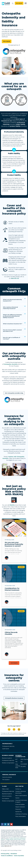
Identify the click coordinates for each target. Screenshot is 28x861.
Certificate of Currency (21, 814)
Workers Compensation (8, 763)
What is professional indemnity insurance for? (12, 300)
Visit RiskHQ (14, 663)
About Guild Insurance (21, 795)
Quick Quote (5, 748)
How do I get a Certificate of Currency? (11, 338)
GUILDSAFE (24, 764)
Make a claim (5, 789)
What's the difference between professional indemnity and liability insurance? (12, 316)
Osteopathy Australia (10, 364)
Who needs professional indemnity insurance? (10, 307)
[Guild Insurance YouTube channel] (11, 824)
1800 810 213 (15, 278)
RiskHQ (12, 505)
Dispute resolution (20, 807)
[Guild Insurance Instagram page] (8, 824)
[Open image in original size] (5, 3)
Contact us (18, 789)
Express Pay (18, 811)
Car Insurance (5, 798)
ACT (16, 759)
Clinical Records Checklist (11, 633)
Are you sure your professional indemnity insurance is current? (14, 544)
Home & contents (7, 777)
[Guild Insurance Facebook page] (2, 824)
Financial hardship (20, 804)
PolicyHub (18, 809)
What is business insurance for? (12, 323)
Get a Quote (19, 3)
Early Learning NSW (17, 765)
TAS (16, 761)
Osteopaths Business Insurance (14, 698)
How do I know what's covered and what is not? (12, 330)
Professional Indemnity (8, 746)
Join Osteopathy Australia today (14, 393)
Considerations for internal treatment (12, 589)
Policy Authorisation (20, 816)
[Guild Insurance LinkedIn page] (5, 824)
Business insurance (7, 758)
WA (21, 761)
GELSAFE (23, 766)
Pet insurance (5, 779)
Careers (17, 798)
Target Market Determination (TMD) (15, 839)
